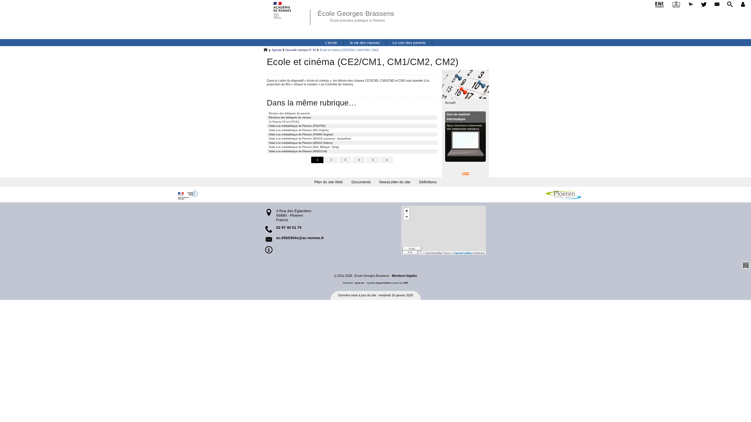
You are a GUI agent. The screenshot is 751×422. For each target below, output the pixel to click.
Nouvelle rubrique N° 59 (301, 50)
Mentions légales (404, 275)
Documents (361, 182)
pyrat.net (359, 283)
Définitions (428, 182)
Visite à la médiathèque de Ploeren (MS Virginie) (299, 130)
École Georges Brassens (355, 16)
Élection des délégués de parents (289, 113)
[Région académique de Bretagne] (187, 194)
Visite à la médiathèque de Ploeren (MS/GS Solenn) (301, 142)
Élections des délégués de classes (290, 117)
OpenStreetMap (463, 253)
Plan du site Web (328, 182)
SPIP (405, 283)
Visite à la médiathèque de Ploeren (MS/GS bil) (298, 151)
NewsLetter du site (395, 182)
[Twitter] (704, 4)
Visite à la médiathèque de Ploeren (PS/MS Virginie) (301, 134)
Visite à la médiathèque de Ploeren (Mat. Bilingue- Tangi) (304, 146)
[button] (690, 4)
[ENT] (659, 5)
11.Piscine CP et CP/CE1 (284, 121)
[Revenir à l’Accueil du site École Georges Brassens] (282, 10)
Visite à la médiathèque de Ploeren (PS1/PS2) (297, 125)
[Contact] (716, 4)
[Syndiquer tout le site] (465, 173)
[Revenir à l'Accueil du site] (267, 50)
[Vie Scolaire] (676, 5)
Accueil (450, 102)
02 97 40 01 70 (289, 227)
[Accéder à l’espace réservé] (742, 4)
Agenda (276, 50)
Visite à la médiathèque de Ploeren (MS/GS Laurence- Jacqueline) (310, 138)
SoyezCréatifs (383, 283)
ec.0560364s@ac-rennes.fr (300, 238)
